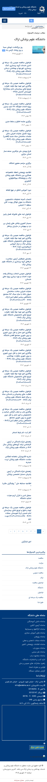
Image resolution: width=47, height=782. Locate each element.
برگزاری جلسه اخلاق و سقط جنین (18, 121)
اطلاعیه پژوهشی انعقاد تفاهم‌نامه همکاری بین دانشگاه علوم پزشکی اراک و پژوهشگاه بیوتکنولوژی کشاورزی (18, 177)
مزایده (41, 563)
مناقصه (40, 558)
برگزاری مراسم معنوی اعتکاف (20, 163)
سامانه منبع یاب (39, 648)
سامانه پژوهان (39, 636)
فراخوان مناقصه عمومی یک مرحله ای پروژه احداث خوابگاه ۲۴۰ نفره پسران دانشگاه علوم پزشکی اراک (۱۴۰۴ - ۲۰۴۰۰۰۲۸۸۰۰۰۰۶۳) (16, 108)
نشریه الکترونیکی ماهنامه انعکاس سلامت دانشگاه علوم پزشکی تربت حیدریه (18, 459)
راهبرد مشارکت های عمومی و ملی (32, 663)
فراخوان (40, 592)
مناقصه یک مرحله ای (36, 597)
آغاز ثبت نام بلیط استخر (21, 432)
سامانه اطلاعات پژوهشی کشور (33, 644)
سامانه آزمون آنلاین (37, 625)
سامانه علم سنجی (38, 651)
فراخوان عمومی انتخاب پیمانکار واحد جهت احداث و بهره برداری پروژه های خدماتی (17, 276)
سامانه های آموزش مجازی (35, 632)
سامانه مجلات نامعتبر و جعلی (34, 640)
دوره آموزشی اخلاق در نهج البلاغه (18, 190)
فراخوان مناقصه (37, 582)
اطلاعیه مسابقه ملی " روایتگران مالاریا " (16, 485)
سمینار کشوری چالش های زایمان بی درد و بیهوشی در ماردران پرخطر (17, 225)
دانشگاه (40, 587)
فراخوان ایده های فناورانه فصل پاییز (17, 214)
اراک (41, 577)
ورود (38, 13)
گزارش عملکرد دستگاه (37, 670)
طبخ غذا (40, 602)
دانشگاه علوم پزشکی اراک (34, 568)
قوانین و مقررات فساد (37, 667)
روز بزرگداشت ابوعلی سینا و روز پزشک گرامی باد (13, 49)
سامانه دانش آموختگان (36, 621)
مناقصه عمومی (38, 572)
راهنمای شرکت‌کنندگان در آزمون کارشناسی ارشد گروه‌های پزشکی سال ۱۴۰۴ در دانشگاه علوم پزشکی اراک (17, 444)
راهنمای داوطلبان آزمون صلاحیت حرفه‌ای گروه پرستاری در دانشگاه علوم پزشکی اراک (16, 261)
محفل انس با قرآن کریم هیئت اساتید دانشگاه (19, 497)
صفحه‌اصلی (39, 26)
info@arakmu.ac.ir (22, 685)
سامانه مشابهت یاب (37, 655)
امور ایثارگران (26, 541)
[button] (8, 9)
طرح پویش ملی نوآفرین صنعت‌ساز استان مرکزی (17, 153)
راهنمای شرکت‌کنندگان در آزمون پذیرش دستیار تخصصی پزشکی (19, 473)
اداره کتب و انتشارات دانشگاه (34, 659)
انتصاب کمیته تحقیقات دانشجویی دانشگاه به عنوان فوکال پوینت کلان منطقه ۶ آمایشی (17, 202)
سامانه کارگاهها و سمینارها (35, 629)
